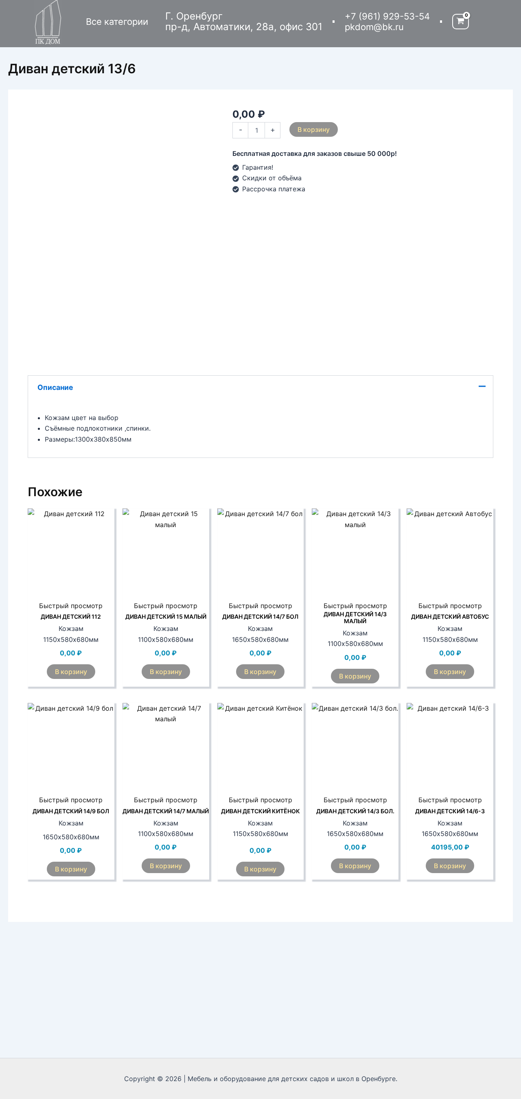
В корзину (314, 129)
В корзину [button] (71, 672)
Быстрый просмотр (71, 606)
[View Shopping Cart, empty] (460, 22)
